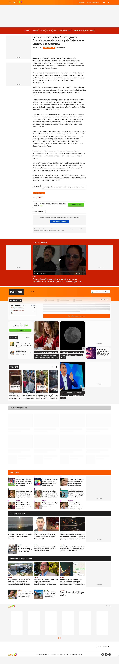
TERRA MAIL (81, 2)
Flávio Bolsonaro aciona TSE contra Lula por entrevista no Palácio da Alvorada (72, 594)
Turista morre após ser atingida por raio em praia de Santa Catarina (20, 536)
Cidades (10, 532)
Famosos (70, 477)
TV (42, 477)
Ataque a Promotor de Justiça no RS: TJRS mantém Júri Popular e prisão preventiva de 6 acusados (72, 536)
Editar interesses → (105, 299)
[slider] (59, 271)
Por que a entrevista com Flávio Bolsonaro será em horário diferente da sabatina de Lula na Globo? (25, 594)
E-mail (104, 2)
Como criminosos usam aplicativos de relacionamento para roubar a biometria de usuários (45, 548)
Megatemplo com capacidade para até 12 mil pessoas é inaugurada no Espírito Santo (19, 581)
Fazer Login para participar (59, 221)
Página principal (17, 2)
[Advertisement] (98, 549)
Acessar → (28, 337)
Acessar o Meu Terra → (31, 292)
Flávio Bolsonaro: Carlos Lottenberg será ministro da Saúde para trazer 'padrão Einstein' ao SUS (72, 548)
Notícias (40, 197)
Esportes (70, 489)
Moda (17, 489)
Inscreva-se (19, 330)
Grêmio (17, 477)
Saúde (34, 276)
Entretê (44, 489)
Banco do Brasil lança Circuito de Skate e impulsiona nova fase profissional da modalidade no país (50, 594)
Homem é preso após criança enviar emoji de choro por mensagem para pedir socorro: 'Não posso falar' (72, 581)
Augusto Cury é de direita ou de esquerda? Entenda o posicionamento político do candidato (46, 581)
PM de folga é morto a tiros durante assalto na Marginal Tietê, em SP (45, 536)
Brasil (35, 545)
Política (62, 545)
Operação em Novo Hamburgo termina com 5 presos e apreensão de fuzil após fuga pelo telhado (25, 549)
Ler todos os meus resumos (76, 316)
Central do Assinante (93, 2)
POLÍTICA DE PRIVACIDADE (74, 654)
